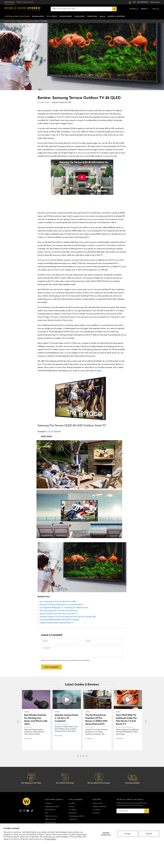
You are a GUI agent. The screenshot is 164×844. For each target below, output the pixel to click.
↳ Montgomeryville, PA (76, 816)
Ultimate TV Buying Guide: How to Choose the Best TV (62, 605)
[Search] (114, 9)
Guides (12, 21)
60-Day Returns (50, 809)
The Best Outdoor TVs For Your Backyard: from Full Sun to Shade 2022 (68, 617)
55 (49, 432)
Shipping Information (52, 806)
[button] (155, 9)
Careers (71, 806)
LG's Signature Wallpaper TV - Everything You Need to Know (64, 608)
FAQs (47, 813)
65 (52, 432)
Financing (96, 813)
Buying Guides (97, 803)
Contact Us (48, 803)
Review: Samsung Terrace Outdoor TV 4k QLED (32, 21)
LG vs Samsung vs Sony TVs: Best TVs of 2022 (58, 602)
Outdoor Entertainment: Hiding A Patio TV (56, 623)
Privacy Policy (50, 839)
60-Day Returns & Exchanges (99, 783)
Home (6, 21)
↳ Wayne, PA (73, 819)
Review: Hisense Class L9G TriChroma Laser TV (59, 614)
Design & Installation (99, 806)
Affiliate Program (50, 819)
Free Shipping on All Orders (31, 783)
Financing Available (132, 783)
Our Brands (96, 809)
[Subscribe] (146, 811)
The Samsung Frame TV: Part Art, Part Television (59, 611)
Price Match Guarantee (65, 783)
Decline (149, 834)
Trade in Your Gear (51, 816)
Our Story (72, 803)
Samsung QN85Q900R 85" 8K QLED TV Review (59, 620)
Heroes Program (50, 822)
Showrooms (73, 813)
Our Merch (72, 809)
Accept (127, 834)
